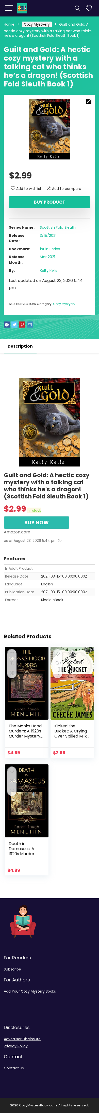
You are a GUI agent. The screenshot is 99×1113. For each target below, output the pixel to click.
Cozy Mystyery (37, 24)
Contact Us (14, 1068)
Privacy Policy (16, 1046)
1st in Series (50, 249)
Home (9, 24)
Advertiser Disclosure (22, 1039)
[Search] (77, 8)
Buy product (49, 202)
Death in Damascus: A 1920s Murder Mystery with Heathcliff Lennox (26, 854)
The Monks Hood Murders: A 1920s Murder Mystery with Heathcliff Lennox (25, 736)
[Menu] (9, 8)
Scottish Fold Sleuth (58, 227)
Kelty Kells (48, 270)
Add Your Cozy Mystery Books (30, 991)
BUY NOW (36, 522)
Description (20, 346)
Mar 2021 (47, 256)
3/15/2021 (48, 235)
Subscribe (12, 969)
